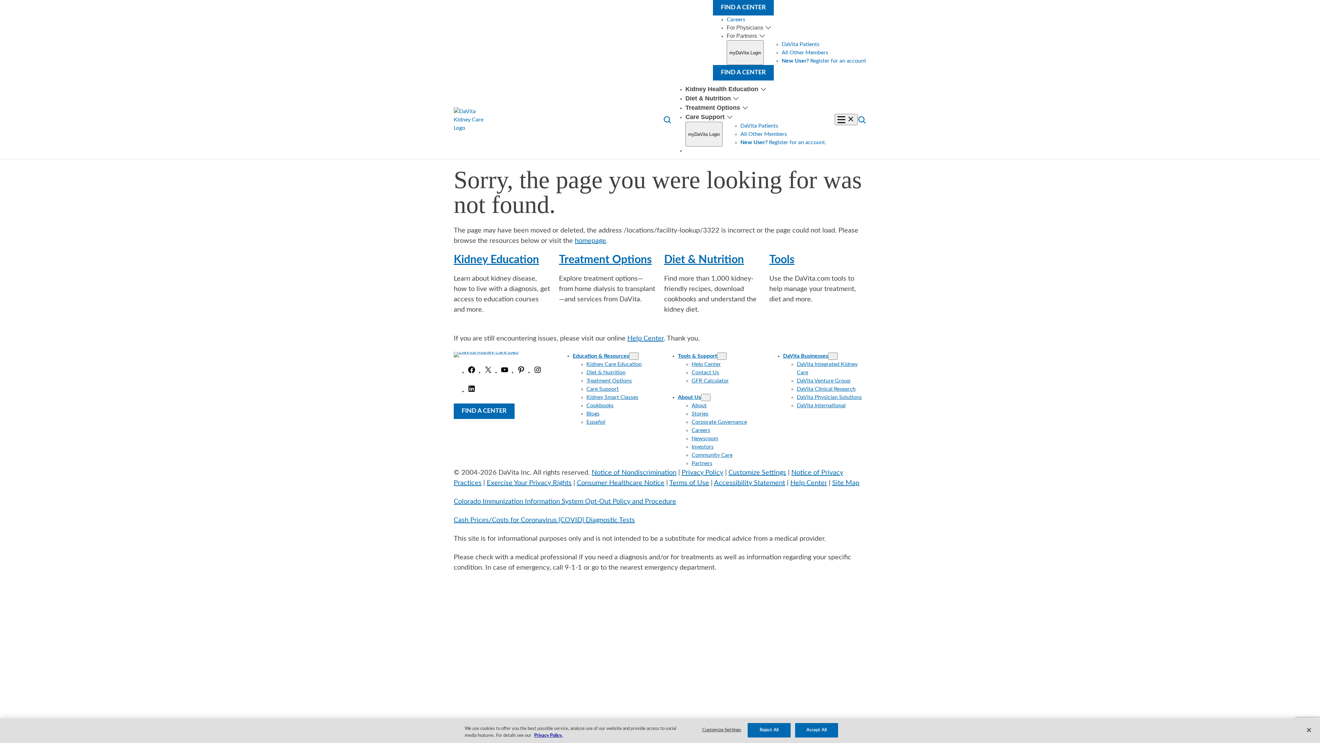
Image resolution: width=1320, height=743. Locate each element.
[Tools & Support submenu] (722, 356)
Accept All (816, 730)
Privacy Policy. (548, 735)
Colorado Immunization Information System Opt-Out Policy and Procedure (565, 501)
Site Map (845, 483)
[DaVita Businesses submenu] (833, 356)
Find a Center (743, 7)
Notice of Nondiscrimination (634, 472)
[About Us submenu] (706, 397)
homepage (590, 240)
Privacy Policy (702, 472)
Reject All (769, 730)
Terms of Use (689, 483)
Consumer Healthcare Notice (620, 483)
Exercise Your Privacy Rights (529, 483)
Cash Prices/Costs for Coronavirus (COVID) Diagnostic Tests (544, 520)
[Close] (1309, 729)
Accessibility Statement (749, 483)
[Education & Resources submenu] (634, 356)
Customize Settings (757, 472)
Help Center (645, 338)
